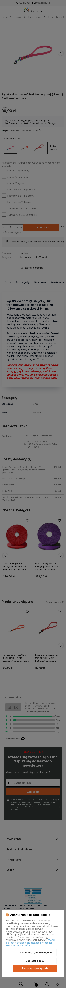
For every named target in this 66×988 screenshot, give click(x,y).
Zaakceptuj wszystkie (35, 968)
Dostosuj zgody (35, 960)
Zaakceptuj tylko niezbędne (35, 952)
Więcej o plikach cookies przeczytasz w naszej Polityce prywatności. (30, 942)
